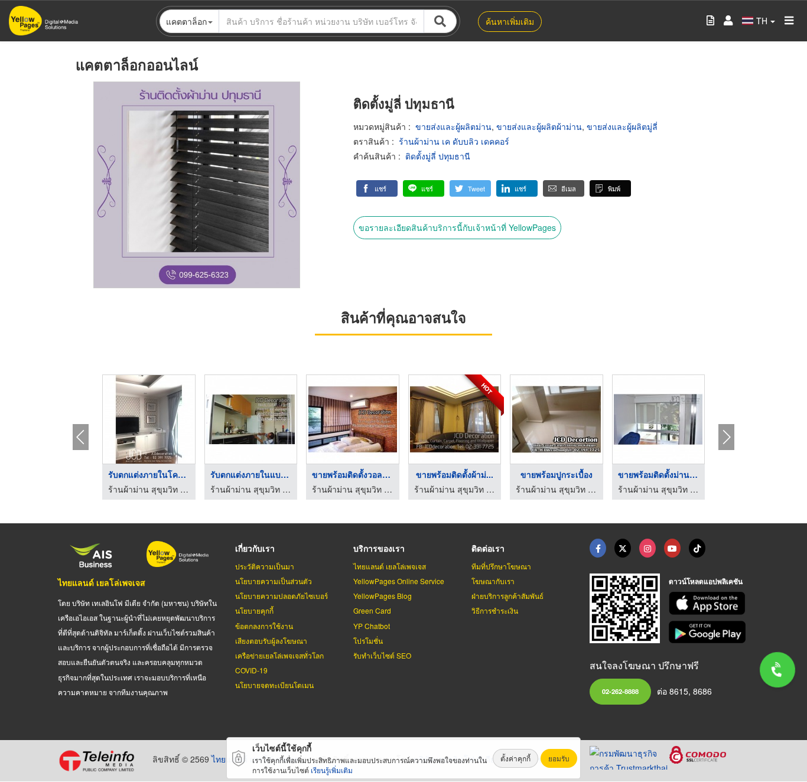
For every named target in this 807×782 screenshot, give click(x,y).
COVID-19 (251, 670)
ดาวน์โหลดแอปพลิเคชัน (706, 581)
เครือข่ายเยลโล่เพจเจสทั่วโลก (279, 655)
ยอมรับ (559, 758)
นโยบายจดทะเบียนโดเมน (274, 685)
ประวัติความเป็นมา (264, 566)
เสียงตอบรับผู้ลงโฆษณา (271, 641)
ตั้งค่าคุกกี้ (515, 758)
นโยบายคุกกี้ (254, 610)
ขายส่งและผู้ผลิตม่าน (453, 126)
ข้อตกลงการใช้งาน (264, 626)
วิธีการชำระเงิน (494, 610)
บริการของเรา (379, 548)
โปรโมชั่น (368, 641)
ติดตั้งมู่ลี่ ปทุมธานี (437, 156)
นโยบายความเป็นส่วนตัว (273, 581)
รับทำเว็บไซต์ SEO (382, 655)
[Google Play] (709, 632)
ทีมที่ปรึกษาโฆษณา (501, 566)
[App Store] (709, 603)
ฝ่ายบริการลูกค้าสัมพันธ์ (507, 596)
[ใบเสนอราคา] (710, 21)
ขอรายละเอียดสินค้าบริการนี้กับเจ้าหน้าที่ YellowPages (457, 227)
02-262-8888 (620, 691)
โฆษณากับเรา (493, 581)
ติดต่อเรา (488, 548)
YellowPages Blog (382, 596)
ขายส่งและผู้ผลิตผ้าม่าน (539, 126)
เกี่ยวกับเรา (255, 548)
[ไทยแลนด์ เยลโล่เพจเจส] (622, 548)
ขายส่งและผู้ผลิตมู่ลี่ (622, 126)
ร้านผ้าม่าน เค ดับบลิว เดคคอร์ (454, 141)
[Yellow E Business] (598, 548)
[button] (377, 188)
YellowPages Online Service (398, 581)
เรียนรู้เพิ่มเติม (332, 770)
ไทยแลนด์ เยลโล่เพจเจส (101, 582)
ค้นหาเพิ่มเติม (510, 21)
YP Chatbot (371, 626)
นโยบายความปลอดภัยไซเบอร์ (281, 596)
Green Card (372, 610)
